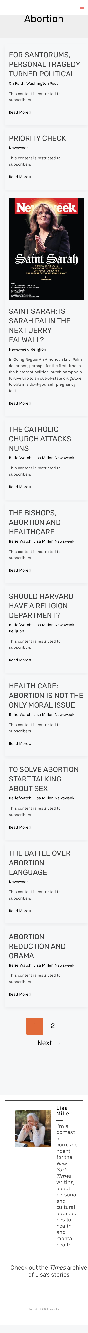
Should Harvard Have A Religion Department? (41, 606)
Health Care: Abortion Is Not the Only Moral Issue (46, 695)
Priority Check (37, 138)
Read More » (20, 112)
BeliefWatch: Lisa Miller (31, 457)
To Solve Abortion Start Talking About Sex (44, 779)
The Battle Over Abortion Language (40, 863)
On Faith (16, 83)
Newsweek (19, 147)
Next (49, 1042)
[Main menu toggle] (82, 7)
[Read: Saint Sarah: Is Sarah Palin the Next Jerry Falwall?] (46, 248)
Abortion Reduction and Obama (37, 946)
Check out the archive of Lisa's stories (48, 1271)
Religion (38, 349)
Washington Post (42, 83)
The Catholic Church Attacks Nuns (40, 439)
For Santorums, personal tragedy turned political (44, 64)
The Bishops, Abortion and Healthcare (35, 522)
